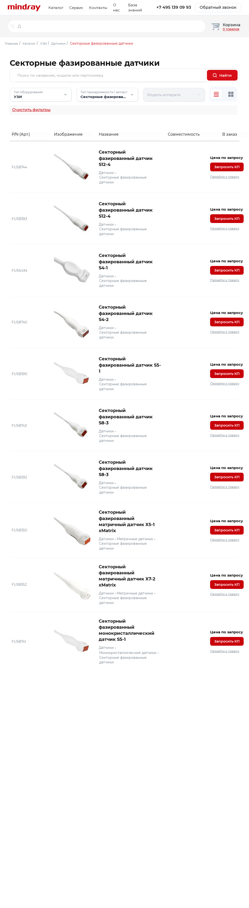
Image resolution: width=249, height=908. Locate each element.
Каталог (55, 7)
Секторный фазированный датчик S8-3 (126, 416)
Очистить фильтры (31, 110)
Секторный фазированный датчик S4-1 (126, 261)
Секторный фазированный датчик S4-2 (126, 313)
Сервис (76, 7)
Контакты (98, 7)
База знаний (135, 7)
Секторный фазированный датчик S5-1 (130, 365)
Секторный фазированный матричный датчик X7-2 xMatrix (127, 576)
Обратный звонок (218, 7)
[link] (124, 167)
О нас (116, 7)
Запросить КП (227, 167)
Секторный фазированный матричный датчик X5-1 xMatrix (127, 521)
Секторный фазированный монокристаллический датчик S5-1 (126, 630)
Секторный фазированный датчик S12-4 (126, 158)
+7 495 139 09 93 (173, 7)
